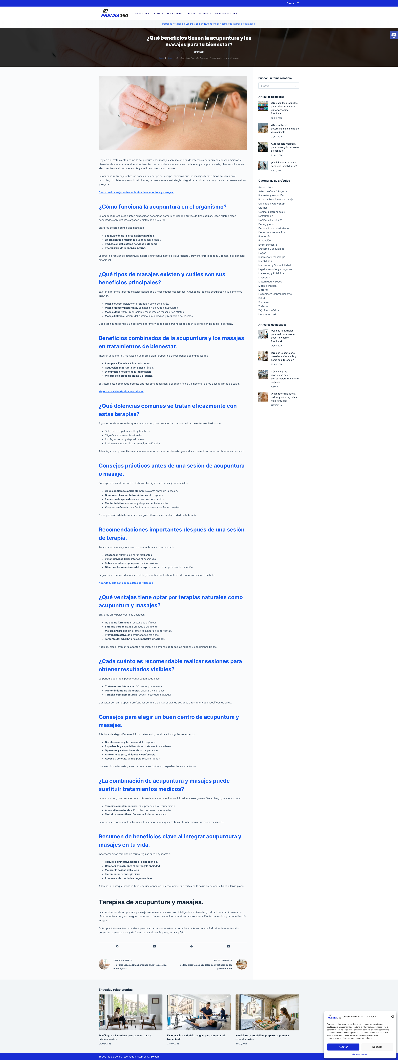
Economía (264, 236)
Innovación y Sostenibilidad (274, 265)
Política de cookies (358, 1054)
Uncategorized (267, 314)
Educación (264, 240)
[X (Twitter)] (154, 946)
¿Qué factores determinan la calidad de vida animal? (285, 129)
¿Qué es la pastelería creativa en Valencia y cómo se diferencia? (283, 356)
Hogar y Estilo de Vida (226, 13)
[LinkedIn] (228, 946)
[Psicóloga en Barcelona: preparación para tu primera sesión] (130, 1012)
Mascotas (264, 277)
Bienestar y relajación (271, 195)
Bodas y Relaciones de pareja (275, 199)
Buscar (291, 3)
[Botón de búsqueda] (296, 85)
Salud (261, 298)
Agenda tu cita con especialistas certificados (126, 582)
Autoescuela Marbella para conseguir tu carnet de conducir (285, 147)
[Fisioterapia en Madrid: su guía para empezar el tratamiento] (199, 1012)
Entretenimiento (267, 244)
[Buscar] (298, 3)
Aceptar (343, 1046)
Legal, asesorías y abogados (275, 269)
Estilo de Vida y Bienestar (147, 13)
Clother (262, 207)
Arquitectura (265, 187)
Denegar (377, 1046)
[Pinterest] (191, 946)
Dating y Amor (266, 224)
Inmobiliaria (265, 261)
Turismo (263, 306)
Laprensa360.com (149, 1056)
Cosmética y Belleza (270, 219)
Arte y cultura (174, 13)
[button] (394, 35)
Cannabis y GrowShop (271, 203)
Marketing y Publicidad (271, 273)
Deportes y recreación (271, 232)
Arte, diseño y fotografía (272, 191)
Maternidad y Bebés (270, 281)
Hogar (262, 252)
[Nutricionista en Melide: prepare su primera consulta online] (267, 1012)
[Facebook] (117, 946)
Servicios (263, 302)
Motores (263, 289)
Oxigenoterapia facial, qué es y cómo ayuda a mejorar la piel (284, 397)
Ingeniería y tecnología (271, 257)
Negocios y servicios (198, 13)
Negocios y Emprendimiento (275, 293)
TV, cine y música (268, 310)
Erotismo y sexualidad (271, 248)
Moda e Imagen (267, 285)
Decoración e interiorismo (273, 228)
